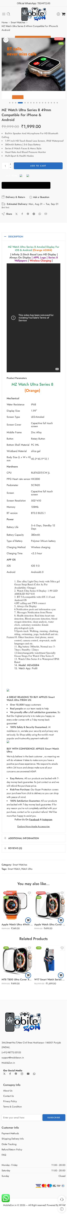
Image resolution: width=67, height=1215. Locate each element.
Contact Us (8, 1096)
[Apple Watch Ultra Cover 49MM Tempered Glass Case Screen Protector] (49, 905)
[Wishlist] (5, 40)
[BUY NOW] (26, 185)
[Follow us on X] (4, 1074)
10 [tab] (39, 105)
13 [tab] (48, 105)
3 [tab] (15, 105)
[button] (28, 920)
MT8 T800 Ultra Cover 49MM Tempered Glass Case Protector (17, 979)
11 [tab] (42, 105)
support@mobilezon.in (13, 1057)
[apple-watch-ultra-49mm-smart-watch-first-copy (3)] (33, 67)
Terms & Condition (12, 1106)
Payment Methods (10, 1133)
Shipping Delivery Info (13, 1138)
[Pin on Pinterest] (28, 214)
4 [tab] (20, 105)
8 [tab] (33, 105)
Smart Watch (14, 868)
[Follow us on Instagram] (21, 1073)
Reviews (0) (15, 848)
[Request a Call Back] (61, 1199)
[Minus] (10, 167)
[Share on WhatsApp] (39, 213)
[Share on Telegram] (34, 214)
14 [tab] (51, 105)
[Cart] (63, 14)
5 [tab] (25, 105)
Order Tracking (9, 1144)
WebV (62, 1205)
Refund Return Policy (12, 1149)
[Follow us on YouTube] (28, 1073)
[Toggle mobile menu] (4, 14)
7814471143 (43, 3)
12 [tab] (45, 105)
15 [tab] (54, 105)
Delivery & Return (15, 197)
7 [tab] (31, 105)
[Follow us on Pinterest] (16, 1073)
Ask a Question (40, 197)
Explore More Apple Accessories (33, 826)
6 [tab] (28, 105)
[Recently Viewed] (61, 1209)
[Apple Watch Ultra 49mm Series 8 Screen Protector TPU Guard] (17, 905)
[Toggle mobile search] (8, 14)
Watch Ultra (26, 868)
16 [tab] (57, 105)
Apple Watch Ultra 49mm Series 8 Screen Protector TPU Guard (17, 924)
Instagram (47, 819)
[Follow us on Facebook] (10, 1073)
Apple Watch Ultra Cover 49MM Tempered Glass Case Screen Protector (49, 924)
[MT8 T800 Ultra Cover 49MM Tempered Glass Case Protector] (17, 960)
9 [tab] (36, 105)
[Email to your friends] (45, 213)
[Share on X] (16, 214)
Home (4, 22)
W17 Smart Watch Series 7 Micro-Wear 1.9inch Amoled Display (49, 979)
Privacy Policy (10, 1101)
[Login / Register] (58, 14)
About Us (7, 1090)
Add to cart (38, 165)
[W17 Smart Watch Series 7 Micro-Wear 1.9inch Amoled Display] (49, 960)
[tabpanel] (33, 68)
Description (15, 236)
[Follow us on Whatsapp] (34, 1073)
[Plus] (10, 164)
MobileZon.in (8, 1062)
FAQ (4, 1154)
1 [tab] (9, 105)
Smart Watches (18, 22)
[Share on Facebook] (22, 214)
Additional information (23, 838)
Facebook (34, 819)
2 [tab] (12, 105)
